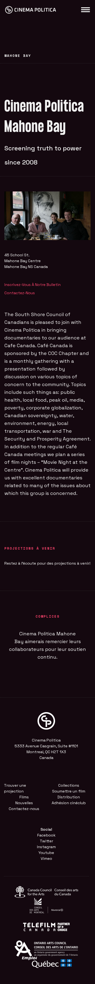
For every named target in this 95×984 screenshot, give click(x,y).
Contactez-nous (19, 292)
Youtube (46, 852)
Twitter (46, 841)
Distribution (68, 797)
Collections (68, 785)
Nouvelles (24, 802)
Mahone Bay (17, 55)
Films (24, 797)
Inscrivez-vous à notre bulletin (32, 284)
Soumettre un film (68, 791)
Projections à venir (29, 548)
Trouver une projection (15, 788)
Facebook (46, 835)
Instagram (46, 846)
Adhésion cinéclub (69, 802)
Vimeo (46, 858)
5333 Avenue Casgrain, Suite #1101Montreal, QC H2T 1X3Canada (46, 751)
